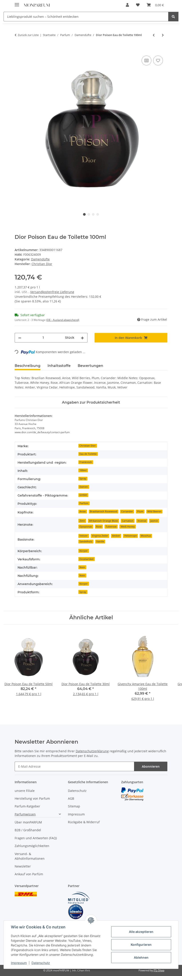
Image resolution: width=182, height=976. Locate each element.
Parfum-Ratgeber (27, 806)
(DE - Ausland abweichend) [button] (62, 320)
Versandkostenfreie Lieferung (52, 292)
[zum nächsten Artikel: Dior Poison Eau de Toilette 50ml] (162, 35)
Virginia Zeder (100, 535)
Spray (82, 478)
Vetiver (83, 535)
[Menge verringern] (20, 337)
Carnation (127, 520)
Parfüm (83, 503)
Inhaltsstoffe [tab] (59, 366)
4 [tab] (97, 214)
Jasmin (154, 520)
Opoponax (85, 526)
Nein (82, 567)
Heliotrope (130, 535)
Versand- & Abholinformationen (30, 856)
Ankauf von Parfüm (29, 874)
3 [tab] (93, 214)
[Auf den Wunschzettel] (158, 60)
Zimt (82, 520)
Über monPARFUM (28, 822)
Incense (142, 520)
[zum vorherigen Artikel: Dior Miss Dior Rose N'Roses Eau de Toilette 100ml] (153, 35)
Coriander (127, 511)
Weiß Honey (128, 526)
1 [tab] (84, 214)
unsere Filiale (25, 791)
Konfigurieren (141, 944)
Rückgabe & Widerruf (84, 822)
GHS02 (83, 495)
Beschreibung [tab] (27, 366)
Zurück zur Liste (28, 35)
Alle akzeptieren (141, 932)
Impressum (19, 963)
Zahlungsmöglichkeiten (32, 846)
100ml (83, 470)
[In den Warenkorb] (18, 49)
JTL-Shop (159, 970)
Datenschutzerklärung (92, 751)
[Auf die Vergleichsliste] (146, 60)
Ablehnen (141, 957)
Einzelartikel (86, 559)
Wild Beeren (154, 511)
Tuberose (111, 526)
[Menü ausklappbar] (17, 3)
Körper (83, 550)
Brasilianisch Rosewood (103, 511)
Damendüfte (40, 259)
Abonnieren (151, 766)
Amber (116, 535)
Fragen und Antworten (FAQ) (36, 838)
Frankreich (85, 462)
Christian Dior (87, 445)
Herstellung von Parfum (32, 798)
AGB (71, 798)
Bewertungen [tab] (90, 366)
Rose (99, 526)
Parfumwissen (25, 814)
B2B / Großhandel (28, 830)
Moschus (146, 535)
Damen (83, 486)
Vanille (100, 541)
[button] (127, 4)
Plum (140, 511)
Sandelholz (85, 541)
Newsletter (23, 866)
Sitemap (74, 806)
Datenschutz (41, 963)
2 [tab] (88, 214)
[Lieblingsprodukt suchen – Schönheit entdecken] (173, 16)
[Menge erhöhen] (82, 337)
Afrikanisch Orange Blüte (103, 520)
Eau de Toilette (88, 453)
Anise (82, 511)
